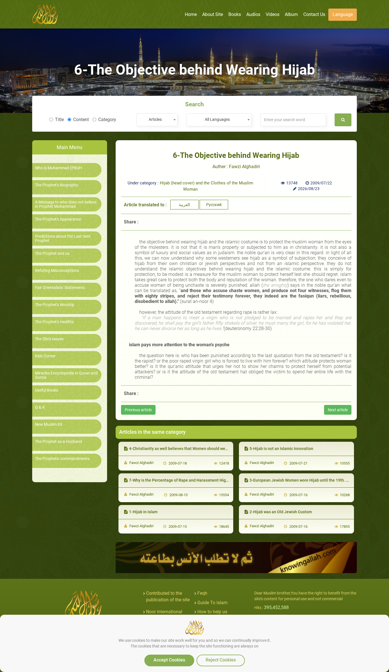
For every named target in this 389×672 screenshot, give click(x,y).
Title (59, 119)
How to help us (212, 611)
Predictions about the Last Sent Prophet (63, 238)
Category (107, 119)
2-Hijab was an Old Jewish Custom (280, 512)
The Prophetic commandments (62, 459)
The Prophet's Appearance (58, 219)
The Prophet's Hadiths (54, 322)
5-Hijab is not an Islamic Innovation (281, 448)
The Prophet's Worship (54, 305)
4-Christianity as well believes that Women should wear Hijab (184, 448)
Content (81, 119)
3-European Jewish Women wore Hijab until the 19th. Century (304, 480)
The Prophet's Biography (56, 185)
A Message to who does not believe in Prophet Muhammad (66, 204)
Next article (338, 410)
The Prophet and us (52, 253)
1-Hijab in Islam (143, 512)
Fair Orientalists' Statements (60, 288)
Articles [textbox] (155, 119)
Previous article (138, 410)
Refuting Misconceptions (57, 270)
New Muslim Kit (48, 424)
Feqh (202, 593)
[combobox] (157, 119)
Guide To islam (212, 602)
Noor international (164, 611)
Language (343, 14)
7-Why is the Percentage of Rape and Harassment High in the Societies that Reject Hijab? (209, 480)
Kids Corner (45, 356)
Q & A (40, 407)
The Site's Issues (49, 339)
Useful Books (46, 390)
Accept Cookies (169, 660)
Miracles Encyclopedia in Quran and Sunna (66, 375)
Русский (214, 204)
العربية (184, 204)
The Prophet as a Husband (58, 441)
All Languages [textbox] (217, 119)
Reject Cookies (221, 660)
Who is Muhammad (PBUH (58, 168)
